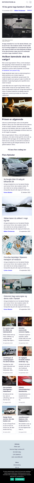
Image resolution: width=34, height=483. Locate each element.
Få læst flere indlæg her (17, 150)
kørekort (29, 10)
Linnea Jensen (8, 270)
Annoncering (17, 465)
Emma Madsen (8, 192)
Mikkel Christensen (19, 10)
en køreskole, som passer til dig (11, 70)
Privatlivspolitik (19, 479)
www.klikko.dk (18, 457)
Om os (17, 467)
